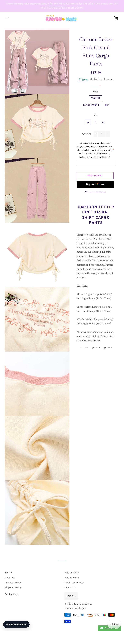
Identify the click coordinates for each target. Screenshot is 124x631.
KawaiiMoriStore (83, 604)
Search (8, 572)
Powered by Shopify (75, 608)
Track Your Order (74, 582)
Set (107, 105)
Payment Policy (13, 582)
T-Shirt (95, 98)
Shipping (83, 79)
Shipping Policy (13, 587)
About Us (10, 577)
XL (103, 122)
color (96, 91)
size (96, 115)
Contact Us (70, 587)
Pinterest (13, 594)
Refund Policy (71, 577)
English (69, 595)
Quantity (86, 134)
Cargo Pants (91, 105)
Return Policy (71, 572)
